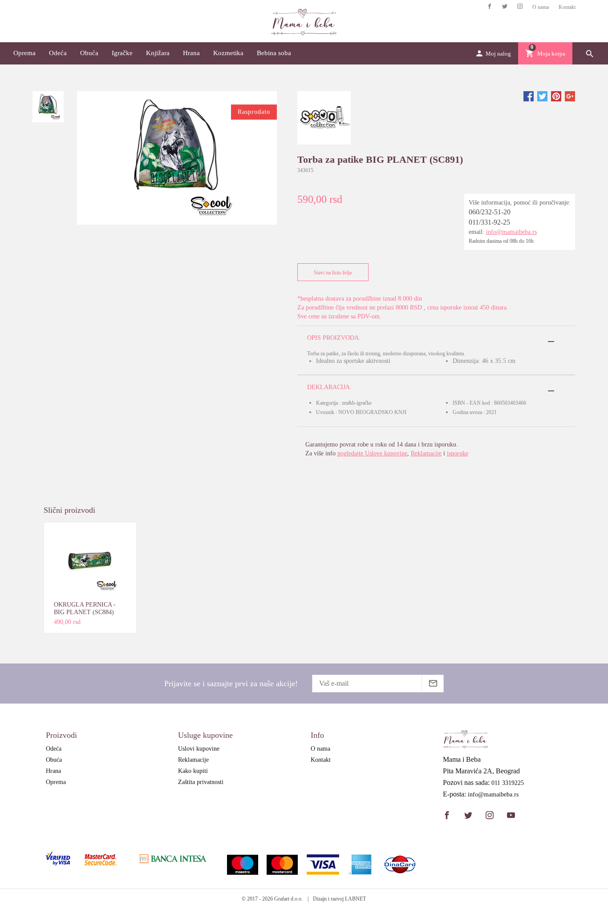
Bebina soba (274, 52)
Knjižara (158, 52)
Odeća (58, 52)
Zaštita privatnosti (200, 782)
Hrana (191, 52)
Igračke (122, 52)
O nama (540, 7)
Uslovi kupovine (198, 748)
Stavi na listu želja (333, 272)
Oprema (24, 52)
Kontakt (567, 7)
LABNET (355, 899)
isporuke (457, 453)
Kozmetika (228, 52)
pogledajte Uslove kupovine (372, 453)
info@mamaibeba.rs (511, 232)
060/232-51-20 (490, 212)
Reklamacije (426, 453)
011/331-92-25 (489, 222)
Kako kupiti (193, 771)
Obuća (89, 52)
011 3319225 (507, 783)
